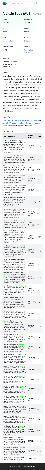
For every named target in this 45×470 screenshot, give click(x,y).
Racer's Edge (8, 41)
